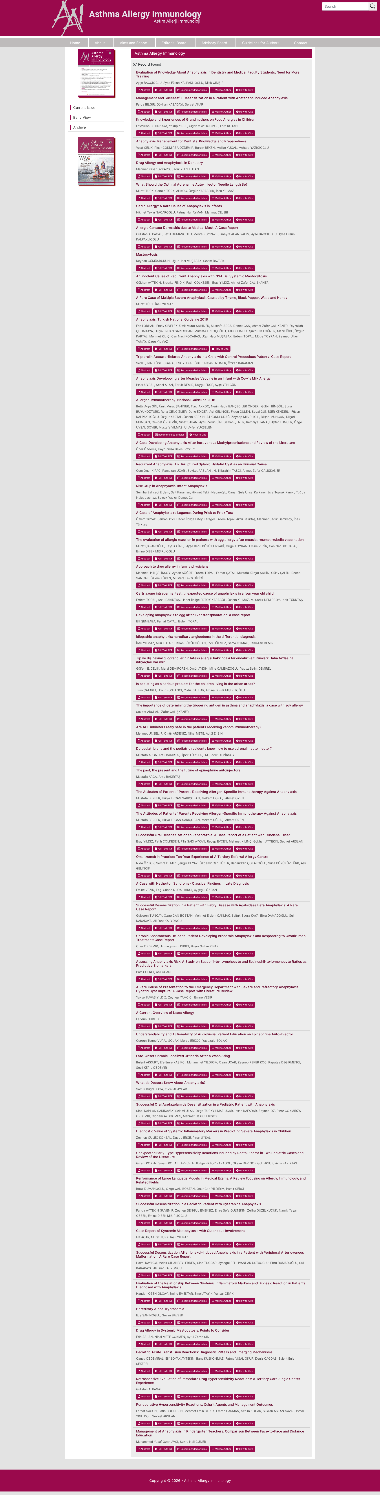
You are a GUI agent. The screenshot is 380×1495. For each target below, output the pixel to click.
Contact (300, 43)
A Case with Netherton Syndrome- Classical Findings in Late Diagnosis (192, 884)
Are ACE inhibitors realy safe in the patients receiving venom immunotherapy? (198, 727)
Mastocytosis (147, 254)
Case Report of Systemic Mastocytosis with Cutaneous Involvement (190, 1231)
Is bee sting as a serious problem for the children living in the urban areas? (195, 684)
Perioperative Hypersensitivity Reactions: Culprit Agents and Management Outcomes (204, 1405)
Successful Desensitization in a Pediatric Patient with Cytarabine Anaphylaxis (198, 1204)
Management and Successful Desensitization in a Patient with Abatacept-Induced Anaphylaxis (212, 98)
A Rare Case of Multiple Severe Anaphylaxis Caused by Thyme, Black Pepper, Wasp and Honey (211, 298)
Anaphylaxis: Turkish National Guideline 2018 (172, 319)
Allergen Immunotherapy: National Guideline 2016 (175, 400)
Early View (82, 117)
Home (75, 43)
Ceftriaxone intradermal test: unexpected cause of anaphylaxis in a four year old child (205, 593)
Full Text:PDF (164, 89)
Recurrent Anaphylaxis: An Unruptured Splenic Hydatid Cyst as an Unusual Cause (201, 464)
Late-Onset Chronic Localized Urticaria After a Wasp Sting (183, 1056)
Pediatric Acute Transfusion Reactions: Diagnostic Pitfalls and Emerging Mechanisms (204, 1352)
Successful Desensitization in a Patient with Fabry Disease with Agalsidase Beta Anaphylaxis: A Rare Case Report (217, 907)
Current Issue (84, 107)
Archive (79, 127)
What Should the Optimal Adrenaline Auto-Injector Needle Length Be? (192, 184)
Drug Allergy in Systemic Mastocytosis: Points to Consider (182, 1330)
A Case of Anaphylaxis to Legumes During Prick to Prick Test (184, 513)
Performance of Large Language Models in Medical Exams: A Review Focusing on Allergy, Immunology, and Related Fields (221, 1180)
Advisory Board (214, 43)
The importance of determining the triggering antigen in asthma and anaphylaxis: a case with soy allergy (219, 705)
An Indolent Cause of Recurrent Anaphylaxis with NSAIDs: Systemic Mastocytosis (201, 276)
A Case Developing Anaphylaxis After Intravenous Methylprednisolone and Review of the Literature (215, 443)
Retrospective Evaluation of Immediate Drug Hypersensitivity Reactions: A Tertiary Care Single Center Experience (218, 1381)
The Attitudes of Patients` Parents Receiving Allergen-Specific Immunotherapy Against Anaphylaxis (216, 792)
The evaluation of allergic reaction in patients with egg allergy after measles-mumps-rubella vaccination (220, 540)
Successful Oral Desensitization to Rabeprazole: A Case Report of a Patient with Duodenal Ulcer (213, 835)
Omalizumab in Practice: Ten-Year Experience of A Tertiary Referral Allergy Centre (202, 857)
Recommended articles (193, 89)
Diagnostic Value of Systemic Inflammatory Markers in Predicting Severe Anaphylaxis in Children (213, 1131)
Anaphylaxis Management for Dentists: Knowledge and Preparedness (191, 141)
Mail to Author (222, 89)
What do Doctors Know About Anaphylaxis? (171, 1083)
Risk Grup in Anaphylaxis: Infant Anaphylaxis (171, 486)
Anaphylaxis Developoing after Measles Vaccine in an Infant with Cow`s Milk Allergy (203, 378)
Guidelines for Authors (260, 43)
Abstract (145, 89)
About (100, 43)
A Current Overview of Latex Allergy (165, 1013)
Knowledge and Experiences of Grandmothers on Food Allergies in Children (195, 120)
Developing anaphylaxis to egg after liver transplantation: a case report (193, 615)
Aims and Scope (133, 43)
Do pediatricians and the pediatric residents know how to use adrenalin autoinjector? (204, 749)
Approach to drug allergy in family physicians (172, 566)
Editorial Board (174, 43)
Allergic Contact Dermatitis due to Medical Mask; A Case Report (187, 228)
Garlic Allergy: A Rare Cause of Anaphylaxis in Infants (179, 206)
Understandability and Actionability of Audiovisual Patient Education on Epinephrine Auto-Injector (214, 1034)
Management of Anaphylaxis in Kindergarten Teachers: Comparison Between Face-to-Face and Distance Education (220, 1433)
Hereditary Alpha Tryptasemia (160, 1309)
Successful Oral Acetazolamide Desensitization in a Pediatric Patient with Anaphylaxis (205, 1104)
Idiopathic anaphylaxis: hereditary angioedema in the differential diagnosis (196, 637)
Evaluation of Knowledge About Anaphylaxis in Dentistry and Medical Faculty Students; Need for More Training (218, 74)
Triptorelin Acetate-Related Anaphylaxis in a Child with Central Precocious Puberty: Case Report (213, 357)
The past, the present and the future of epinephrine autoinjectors (188, 770)
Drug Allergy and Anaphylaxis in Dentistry (169, 163)
